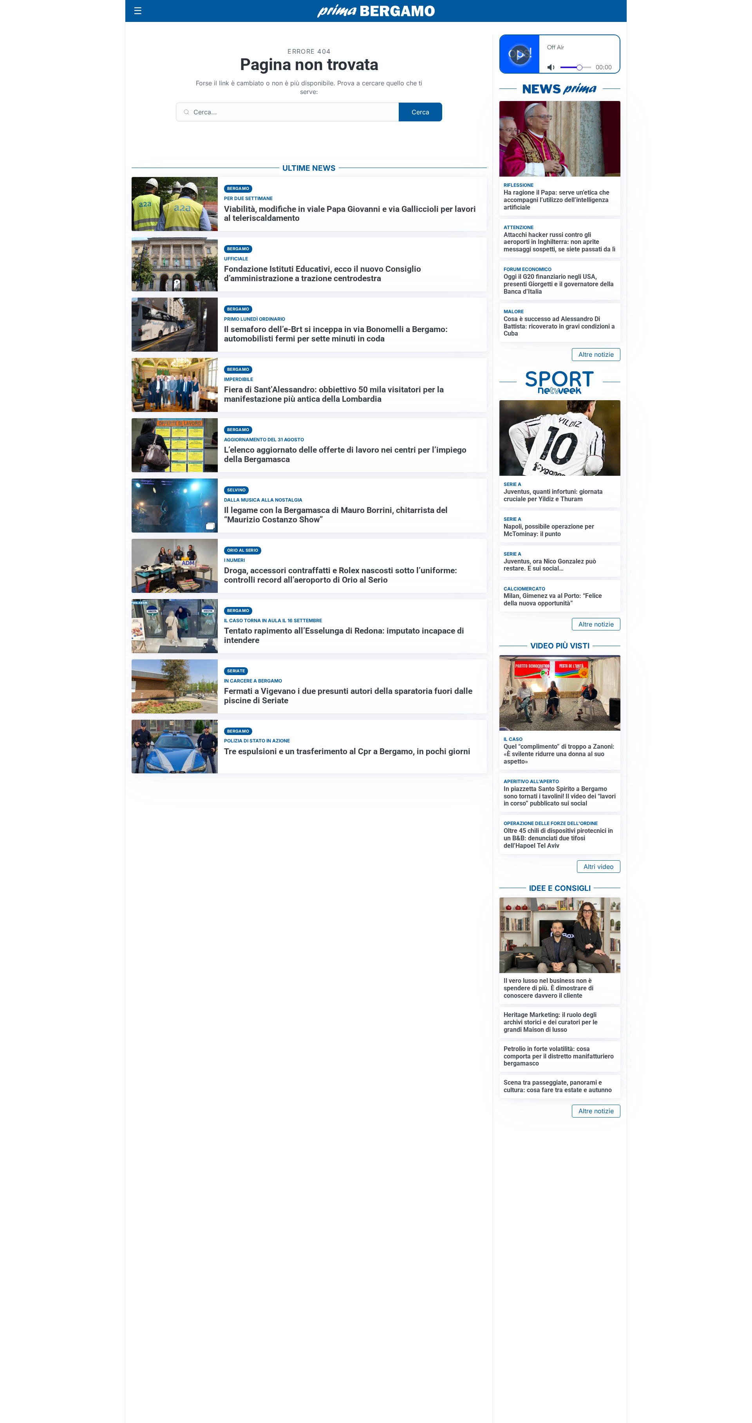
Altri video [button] (599, 866)
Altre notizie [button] (596, 354)
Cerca (420, 112)
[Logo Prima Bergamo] (376, 11)
